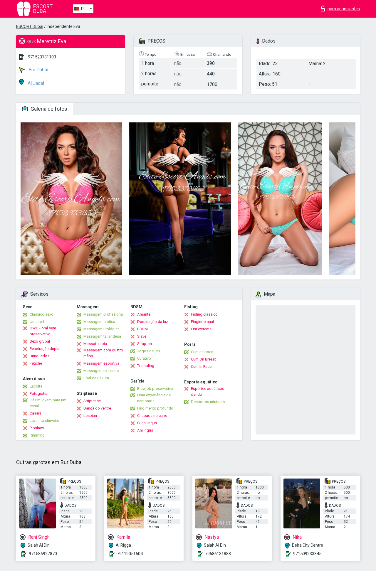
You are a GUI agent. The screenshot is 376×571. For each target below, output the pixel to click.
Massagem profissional (103, 314)
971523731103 (42, 57)
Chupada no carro (152, 415)
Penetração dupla (44, 348)
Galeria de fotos (48, 109)
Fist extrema (201, 329)
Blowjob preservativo (155, 388)
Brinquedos (39, 356)
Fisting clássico (204, 314)
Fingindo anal (202, 321)
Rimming (37, 435)
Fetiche (36, 363)
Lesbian (90, 415)
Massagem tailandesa (102, 336)
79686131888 (218, 553)
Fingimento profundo (155, 408)
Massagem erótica (99, 321)
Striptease (92, 401)
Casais (35, 413)
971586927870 (43, 553)
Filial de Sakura (96, 378)
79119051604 (130, 553)
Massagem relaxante (101, 370)
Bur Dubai (37, 70)
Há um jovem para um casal (48, 403)
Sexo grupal (40, 341)
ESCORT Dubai (29, 26)
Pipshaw (37, 428)
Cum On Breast (203, 359)
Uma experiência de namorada (154, 398)
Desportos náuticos (208, 402)
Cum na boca (202, 352)
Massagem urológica (101, 329)
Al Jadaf (35, 83)
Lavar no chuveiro (44, 420)
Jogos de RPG (149, 351)
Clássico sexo (41, 314)
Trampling (145, 365)
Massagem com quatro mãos (103, 353)
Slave (141, 336)
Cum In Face (201, 366)
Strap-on (144, 343)
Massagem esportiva (101, 363)
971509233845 (307, 553)
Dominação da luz (152, 321)
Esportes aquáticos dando (207, 391)
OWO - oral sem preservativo (43, 331)
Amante (143, 314)
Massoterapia (95, 343)
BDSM (142, 329)
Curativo (144, 358)
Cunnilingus (147, 423)
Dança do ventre (97, 408)
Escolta (36, 386)
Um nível (37, 321)
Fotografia (38, 393)
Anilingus (145, 430)
